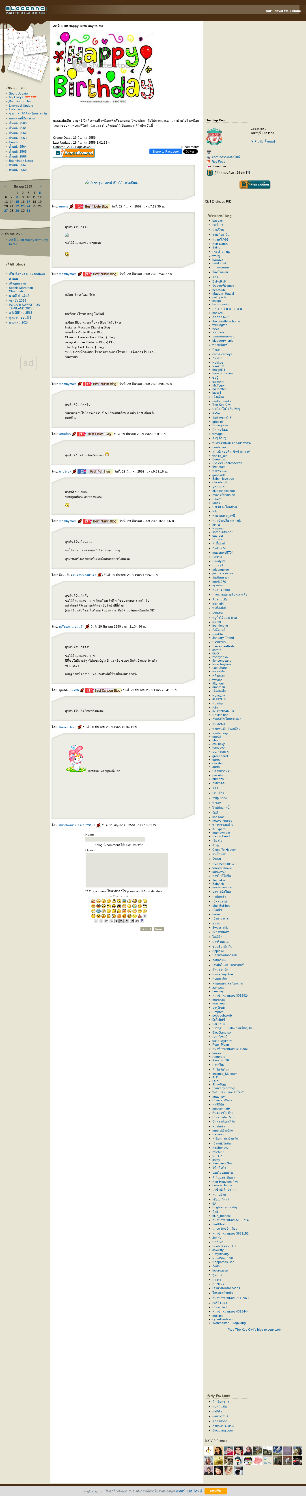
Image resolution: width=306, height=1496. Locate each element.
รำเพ (216, 859)
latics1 (216, 392)
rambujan (219, 447)
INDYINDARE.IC (223, 711)
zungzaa (218, 987)
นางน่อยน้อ (221, 267)
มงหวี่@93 (220, 239)
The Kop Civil (221, 404)
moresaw (218, 1000)
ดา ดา (216, 1279)
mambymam (68, 274)
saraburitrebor (222, 532)
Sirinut (216, 247)
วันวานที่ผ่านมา (223, 285)
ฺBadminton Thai (20, 101)
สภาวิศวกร (219, 1421)
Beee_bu (218, 459)
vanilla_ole (219, 456)
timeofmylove (221, 664)
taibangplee (220, 569)
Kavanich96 (220, 1060)
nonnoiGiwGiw (222, 1130)
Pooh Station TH (224, 1246)
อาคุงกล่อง (219, 798)
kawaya (217, 259)
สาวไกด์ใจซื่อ (221, 876)
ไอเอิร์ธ (217, 937)
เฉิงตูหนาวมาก (19, 283)
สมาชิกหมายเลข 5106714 (230, 1220)
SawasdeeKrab (223, 646)
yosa (215, 328)
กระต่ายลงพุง (221, 251)
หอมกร (64, 206)
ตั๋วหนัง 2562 (18, 133)
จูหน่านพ (218, 486)
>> (40, 186)
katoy (216, 1159)
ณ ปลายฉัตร (221, 932)
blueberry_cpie (222, 340)
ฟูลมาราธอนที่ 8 (20, 317)
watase (217, 680)
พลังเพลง (218, 675)
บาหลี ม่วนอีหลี (19, 295)
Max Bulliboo (221, 905)
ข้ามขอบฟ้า (220, 970)
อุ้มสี (215, 812)
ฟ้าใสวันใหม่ (221, 1069)
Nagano (218, 528)
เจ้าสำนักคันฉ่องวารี (226, 1288)
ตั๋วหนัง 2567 (18, 165)
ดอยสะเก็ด (219, 978)
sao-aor (217, 535)
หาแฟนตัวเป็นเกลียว (226, 729)
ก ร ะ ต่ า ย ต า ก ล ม (227, 308)
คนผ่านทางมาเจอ (84, 575)
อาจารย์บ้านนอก (223, 495)
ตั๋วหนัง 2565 (18, 151)
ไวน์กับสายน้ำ (221, 808)
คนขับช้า (218, 1126)
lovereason (220, 1270)
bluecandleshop (223, 490)
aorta (216, 767)
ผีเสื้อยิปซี (218, 1019)
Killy (215, 707)
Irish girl (218, 603)
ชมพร (216, 923)
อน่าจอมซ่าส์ (222, 417)
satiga (216, 300)
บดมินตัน (219, 1406)
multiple (217, 1315)
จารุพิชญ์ (218, 1007)
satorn (216, 650)
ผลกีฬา (217, 1411)
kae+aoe (218, 817)
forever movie (222, 868)
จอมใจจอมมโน (222, 1172)
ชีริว (215, 788)
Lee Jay (218, 991)
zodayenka (220, 657)
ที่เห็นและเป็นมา (223, 1177)
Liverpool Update (21, 105)
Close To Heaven (224, 849)
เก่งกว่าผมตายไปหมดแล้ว (229, 594)
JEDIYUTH (220, 699)
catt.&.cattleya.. (223, 354)
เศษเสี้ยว (65, 434)
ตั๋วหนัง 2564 (18, 146)
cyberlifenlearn (222, 1319)
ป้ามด (216, 350)
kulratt (216, 622)
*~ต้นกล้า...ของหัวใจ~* (228, 1092)
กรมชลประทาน (223, 1426)
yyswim (217, 585)
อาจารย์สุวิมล (221, 891)
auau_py (218, 1096)
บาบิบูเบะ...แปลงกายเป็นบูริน (232, 1028)
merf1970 (219, 581)
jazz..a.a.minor (222, 573)
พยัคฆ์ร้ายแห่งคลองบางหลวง (232, 443)
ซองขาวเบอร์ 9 (222, 825)
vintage (217, 434)
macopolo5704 (222, 552)
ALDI (215, 1077)
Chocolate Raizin (224, 1117)
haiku (216, 914)
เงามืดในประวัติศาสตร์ (228, 965)
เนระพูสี (217, 565)
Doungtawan (221, 425)
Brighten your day (224, 1207)
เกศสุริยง (218, 1064)
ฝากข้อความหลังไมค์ (226, 157)
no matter (219, 389)
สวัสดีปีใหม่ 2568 (20, 312)
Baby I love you (223, 478)
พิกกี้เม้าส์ (218, 543)
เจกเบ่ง (217, 557)
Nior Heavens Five (225, 1181)
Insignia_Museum (224, 1073)
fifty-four (218, 683)
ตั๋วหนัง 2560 (18, 123)
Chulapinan (220, 715)
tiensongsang (221, 660)
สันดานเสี (220, 599)
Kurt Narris (220, 244)
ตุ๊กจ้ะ (216, 845)
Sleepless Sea (222, 1163)
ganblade (219, 475)
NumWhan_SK (222, 1258)
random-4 (219, 263)
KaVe (216, 413)
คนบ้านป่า (219, 854)
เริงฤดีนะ (218, 397)
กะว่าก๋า (217, 225)
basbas (217, 220)
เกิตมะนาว (221, 577)
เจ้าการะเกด (220, 918)
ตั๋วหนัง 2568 (18, 170)
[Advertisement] (240, 1361)
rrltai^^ (217, 499)
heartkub (218, 290)
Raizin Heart (68, 727)
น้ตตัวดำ (219, 1167)
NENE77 (218, 1284)
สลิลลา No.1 (221, 317)
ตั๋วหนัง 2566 (18, 156)
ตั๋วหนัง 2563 (18, 138)
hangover (219, 747)
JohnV (216, 1237)
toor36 (75, 690)
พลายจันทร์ (220, 345)
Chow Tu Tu (220, 1307)
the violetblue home (226, 321)
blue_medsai (221, 1216)
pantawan (219, 871)
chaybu (217, 763)
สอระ (216, 277)
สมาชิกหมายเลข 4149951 (230, 1049)
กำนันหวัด (219, 548)
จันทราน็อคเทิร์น (223, 1121)
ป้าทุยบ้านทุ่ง (221, 1254)
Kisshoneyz (220, 1147)
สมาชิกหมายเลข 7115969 (230, 1298)
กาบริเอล (65, 471)
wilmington (219, 325)
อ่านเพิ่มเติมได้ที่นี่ (189, 1491)
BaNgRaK (219, 281)
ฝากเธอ (217, 613)
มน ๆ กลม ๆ (220, 751)
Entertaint (16, 109)
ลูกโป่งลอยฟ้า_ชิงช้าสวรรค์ (231, 451)
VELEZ (217, 1156)
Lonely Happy (222, 1185)
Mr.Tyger (218, 385)
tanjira (216, 1053)
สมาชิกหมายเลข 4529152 (77, 825)
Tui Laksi (218, 880)
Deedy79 (218, 561)
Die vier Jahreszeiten (227, 463)
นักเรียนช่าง (220, 1401)
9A (214, 1203)
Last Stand (220, 667)
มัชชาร (217, 358)
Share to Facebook (165, 151)
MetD (216, 503)
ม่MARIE (219, 724)
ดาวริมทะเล (220, 941)
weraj (216, 256)
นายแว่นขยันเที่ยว (224, 1228)
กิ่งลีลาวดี (218, 630)
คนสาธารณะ (221, 589)
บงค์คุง (218, 703)
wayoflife (218, 671)
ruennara (218, 1056)
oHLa (216, 525)
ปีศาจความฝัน (222, 771)
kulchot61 (219, 382)
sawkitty (218, 1250)
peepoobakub (222, 1015)
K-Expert (218, 829)
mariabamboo (222, 887)
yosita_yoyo (220, 733)
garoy (216, 759)
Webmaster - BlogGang (229, 1323)
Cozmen (218, 539)
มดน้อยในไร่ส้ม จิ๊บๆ (226, 409)
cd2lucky (218, 744)
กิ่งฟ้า (216, 1266)
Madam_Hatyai (223, 293)
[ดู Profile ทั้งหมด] (263, 141)
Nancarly (218, 695)
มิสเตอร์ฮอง (220, 429)
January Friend (223, 637)
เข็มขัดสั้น (219, 691)
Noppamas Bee (223, 1262)
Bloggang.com (222, 1430)
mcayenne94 (221, 1108)
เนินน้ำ (217, 910)
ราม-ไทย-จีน (221, 234)
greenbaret (220, 756)
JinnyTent (219, 1084)
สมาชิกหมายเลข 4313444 (230, 1311)
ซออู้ (215, 377)
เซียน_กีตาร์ (220, 1199)
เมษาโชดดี (219, 1036)
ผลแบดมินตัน (221, 1416)
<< (5, 186)
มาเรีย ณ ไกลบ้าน (224, 507)
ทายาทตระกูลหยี (223, 515)
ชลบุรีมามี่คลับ (222, 946)
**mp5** (217, 1012)
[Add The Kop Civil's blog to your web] (255, 1329)
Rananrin (218, 1134)
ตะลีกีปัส (218, 1104)
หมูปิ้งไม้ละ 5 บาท (224, 618)
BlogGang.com (222, 1032)
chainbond (219, 482)
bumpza (218, 779)
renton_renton (222, 401)
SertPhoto (219, 1224)
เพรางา (218, 1152)
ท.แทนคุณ (219, 471)
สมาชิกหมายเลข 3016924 (230, 995)
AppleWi (218, 951)
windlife (217, 634)
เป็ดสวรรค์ (219, 901)
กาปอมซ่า (219, 896)
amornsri (218, 687)
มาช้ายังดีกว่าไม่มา (225, 1189)
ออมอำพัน (219, 960)
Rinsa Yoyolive (222, 974)
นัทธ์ (215, 1211)
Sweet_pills (220, 927)
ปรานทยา (219, 642)
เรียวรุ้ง (217, 840)
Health (13, 142)
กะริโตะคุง (219, 1303)
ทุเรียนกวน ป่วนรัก (72, 626)
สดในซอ (220, 272)
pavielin (217, 775)
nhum (216, 740)
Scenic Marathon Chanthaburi (21, 289)
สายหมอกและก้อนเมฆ (227, 983)
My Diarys (16, 97)
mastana (218, 1003)
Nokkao (217, 362)
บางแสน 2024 (19, 322)
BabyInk (218, 883)
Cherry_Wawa (222, 1100)
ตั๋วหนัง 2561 (18, 128)
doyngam (219, 466)
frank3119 (219, 366)
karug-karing (221, 304)
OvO (215, 653)
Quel (215, 1081)
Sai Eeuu (218, 1024)
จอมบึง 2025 (17, 300)
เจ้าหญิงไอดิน (221, 1143)
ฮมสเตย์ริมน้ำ (222, 1293)
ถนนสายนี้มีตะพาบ (22, 118)
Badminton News (21, 160)
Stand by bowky (223, 1088)
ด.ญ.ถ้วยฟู (219, 438)
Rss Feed (218, 161)
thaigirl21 (218, 369)
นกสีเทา (217, 1242)
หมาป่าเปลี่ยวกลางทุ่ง (226, 520)
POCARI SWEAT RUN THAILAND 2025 (24, 306)
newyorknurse (222, 820)
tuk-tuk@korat (222, 1041)
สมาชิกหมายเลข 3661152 (230, 1233)
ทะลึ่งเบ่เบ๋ (219, 608)
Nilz (215, 511)
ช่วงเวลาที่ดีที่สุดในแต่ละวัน (28, 113)
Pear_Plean (220, 1044)
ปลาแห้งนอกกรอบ (224, 955)
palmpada (219, 297)
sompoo (218, 332)
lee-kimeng (220, 625)
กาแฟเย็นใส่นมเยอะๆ (226, 719)
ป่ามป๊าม (218, 229)
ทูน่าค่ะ (217, 1274)
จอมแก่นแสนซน (223, 336)
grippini (217, 421)
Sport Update (18, 93)
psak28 (217, 313)
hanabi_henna (222, 373)
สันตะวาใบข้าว (222, 1113)
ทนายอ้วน (219, 1194)
